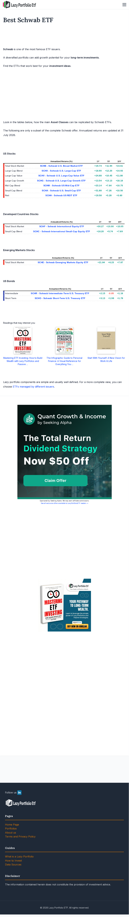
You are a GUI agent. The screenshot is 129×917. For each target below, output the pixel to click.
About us (10, 832)
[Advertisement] (64, 36)
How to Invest (13, 860)
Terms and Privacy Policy (20, 836)
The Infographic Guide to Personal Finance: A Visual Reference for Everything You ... (64, 361)
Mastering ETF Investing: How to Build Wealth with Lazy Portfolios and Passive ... (22, 361)
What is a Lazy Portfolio (19, 856)
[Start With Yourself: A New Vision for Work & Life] (106, 340)
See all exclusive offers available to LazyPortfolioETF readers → (64, 503)
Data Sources (13, 864)
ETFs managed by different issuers (33, 386)
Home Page (12, 824)
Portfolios (11, 828)
